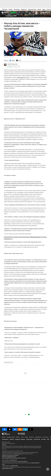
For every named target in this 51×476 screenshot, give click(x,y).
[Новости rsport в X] (30, 429)
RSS (48, 439)
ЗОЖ (22, 437)
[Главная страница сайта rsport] (9, 12)
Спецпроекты (5, 439)
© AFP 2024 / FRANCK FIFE (9, 56)
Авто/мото (31, 437)
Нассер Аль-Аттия (8, 362)
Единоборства (38, 437)
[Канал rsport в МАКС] (4, 429)
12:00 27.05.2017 (5, 19)
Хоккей (26, 437)
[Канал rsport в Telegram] (25, 429)
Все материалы (10, 66)
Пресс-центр (29, 439)
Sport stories (45, 437)
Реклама (12, 439)
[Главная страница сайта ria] (2, 12)
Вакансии (4, 444)
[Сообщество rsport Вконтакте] (14, 429)
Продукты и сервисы (20, 439)
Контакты (43, 439)
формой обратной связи (7, 468)
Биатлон (18, 437)
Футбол (3, 437)
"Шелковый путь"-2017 (23, 77)
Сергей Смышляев (12, 64)
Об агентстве (37, 439)
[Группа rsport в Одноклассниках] (20, 429)
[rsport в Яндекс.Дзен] (9, 429)
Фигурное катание (11, 437)
